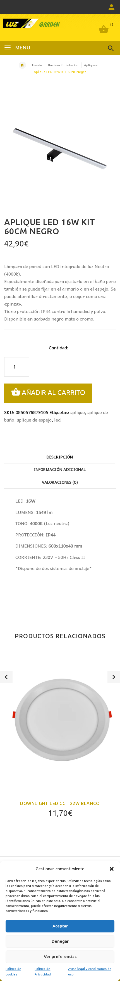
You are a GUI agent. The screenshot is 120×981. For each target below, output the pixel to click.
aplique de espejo (34, 419)
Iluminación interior (63, 65)
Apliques (90, 65)
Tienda (37, 65)
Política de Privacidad (43, 971)
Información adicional (60, 469)
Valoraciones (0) (60, 482)
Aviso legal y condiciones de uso (89, 971)
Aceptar (60, 926)
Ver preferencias (60, 956)
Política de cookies (13, 971)
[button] (111, 869)
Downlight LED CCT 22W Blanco (60, 803)
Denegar (60, 941)
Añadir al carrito (53, 392)
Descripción (60, 457)
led (57, 419)
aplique (77, 412)
